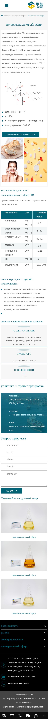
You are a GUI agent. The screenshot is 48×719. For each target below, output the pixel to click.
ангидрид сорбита (12, 640)
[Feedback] (36, 715)
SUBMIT (10, 491)
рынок (5, 633)
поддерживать (9, 626)
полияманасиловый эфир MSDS (20, 134)
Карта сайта (8, 707)
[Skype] (4, 715)
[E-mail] (12, 715)
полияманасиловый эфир (36, 16)
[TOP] (44, 715)
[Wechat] (28, 715)
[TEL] (20, 715)
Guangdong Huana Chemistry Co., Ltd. (22, 698)
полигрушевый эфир (19, 16)
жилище (7, 16)
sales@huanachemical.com (21, 676)
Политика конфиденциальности (29, 707)
